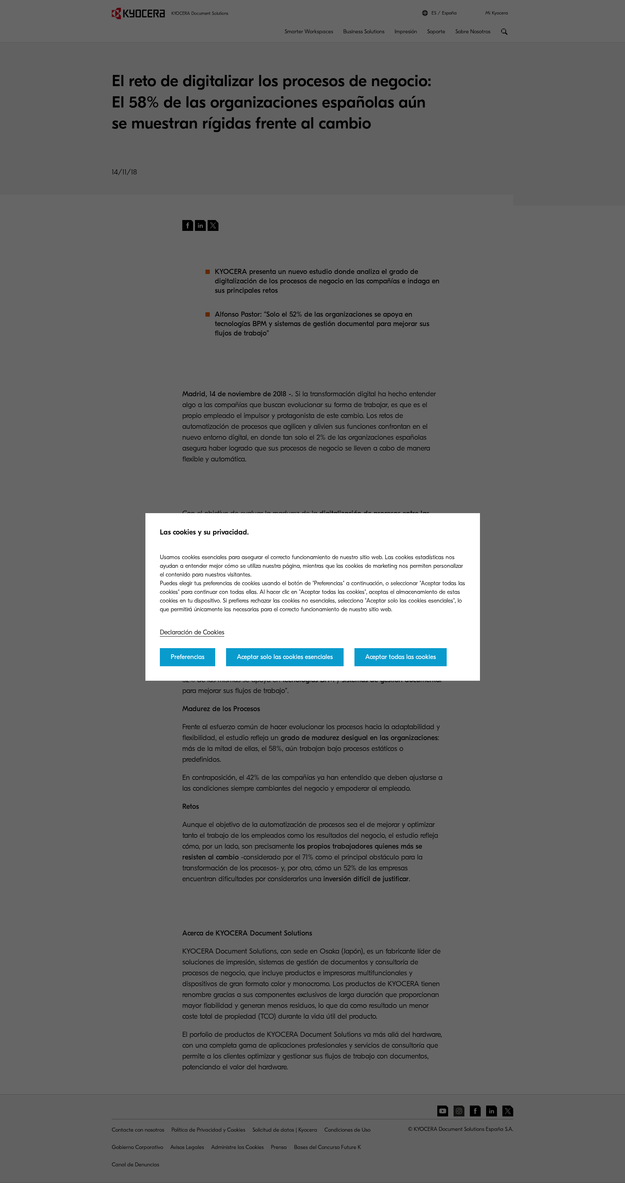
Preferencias (187, 657)
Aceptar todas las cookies (400, 657)
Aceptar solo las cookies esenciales (285, 657)
